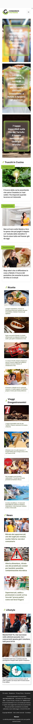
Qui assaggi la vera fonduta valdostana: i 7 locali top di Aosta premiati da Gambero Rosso (15, 478)
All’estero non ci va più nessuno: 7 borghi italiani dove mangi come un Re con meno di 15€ (16, 451)
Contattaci (28, 712)
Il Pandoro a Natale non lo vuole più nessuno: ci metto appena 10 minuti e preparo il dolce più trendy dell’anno (16, 389)
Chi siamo (5, 693)
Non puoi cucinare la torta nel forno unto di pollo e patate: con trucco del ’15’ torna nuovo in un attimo (16, 680)
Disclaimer (27, 693)
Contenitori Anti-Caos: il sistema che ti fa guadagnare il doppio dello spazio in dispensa (16, 659)
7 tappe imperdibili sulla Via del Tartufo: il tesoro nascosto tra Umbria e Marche (16, 135)
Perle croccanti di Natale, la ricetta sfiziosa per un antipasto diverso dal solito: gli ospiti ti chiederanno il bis (16, 337)
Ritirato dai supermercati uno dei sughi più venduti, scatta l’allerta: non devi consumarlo (17, 39)
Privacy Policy (20, 693)
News (8, 520)
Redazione (12, 693)
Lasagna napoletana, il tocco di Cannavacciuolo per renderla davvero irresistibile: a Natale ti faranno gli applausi (16, 87)
